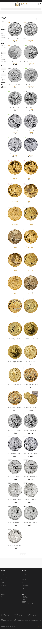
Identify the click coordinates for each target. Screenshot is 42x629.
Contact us (24, 588)
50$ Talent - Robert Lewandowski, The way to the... (31, 384)
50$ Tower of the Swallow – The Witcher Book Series (15, 176)
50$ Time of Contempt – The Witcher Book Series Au (31, 223)
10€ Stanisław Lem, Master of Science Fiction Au (31, 338)
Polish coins (3, 576)
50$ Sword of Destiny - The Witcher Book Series (15, 246)
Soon (3, 39)
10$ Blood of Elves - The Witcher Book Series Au (15, 315)
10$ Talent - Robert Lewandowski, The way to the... (15, 407)
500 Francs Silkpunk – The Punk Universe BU (31, 476)
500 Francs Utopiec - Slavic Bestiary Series (15, 130)
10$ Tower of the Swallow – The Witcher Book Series (31, 176)
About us (23, 576)
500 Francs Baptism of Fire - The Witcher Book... (15, 38)
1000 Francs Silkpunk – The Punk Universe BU (15, 476)
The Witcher (3, 586)
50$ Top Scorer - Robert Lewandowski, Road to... (31, 246)
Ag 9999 (4, 59)
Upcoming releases (25, 585)
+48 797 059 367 (25, 602)
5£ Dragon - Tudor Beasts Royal (15, 84)
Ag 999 (4, 57)
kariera (23, 583)
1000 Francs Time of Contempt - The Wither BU (15, 430)
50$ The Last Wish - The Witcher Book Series (15, 292)
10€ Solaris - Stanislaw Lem (31, 315)
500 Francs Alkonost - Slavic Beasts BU (15, 453)
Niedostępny (4, 37)
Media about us (24, 579)
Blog (22, 589)
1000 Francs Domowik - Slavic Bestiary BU (31, 153)
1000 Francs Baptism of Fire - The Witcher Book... (31, 38)
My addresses (3, 596)
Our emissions (3, 585)
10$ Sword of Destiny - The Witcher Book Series (31, 292)
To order (4, 40)
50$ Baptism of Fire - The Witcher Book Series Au (15, 269)
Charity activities (25, 580)
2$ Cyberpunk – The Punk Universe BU (15, 499)
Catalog (23, 577)
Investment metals (3, 18)
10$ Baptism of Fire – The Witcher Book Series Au (31, 199)
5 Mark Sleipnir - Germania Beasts (31, 61)
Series (2, 579)
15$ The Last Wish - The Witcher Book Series (15, 223)
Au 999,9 (4, 61)
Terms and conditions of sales (27, 573)
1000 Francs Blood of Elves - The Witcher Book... (15, 522)
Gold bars (2, 26)
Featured (2, 582)
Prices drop (24, 586)
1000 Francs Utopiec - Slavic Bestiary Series (31, 130)
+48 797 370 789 (25, 601)
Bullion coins (3, 573)
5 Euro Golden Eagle (30, 84)
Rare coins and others (5, 577)
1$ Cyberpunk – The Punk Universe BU (31, 499)
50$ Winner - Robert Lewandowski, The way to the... (31, 361)
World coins (3, 574)
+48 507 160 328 (25, 607)
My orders (3, 594)
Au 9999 (4, 63)
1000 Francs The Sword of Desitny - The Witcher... (15, 545)
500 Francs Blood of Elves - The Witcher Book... (31, 522)
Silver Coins (3, 21)
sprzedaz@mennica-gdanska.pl (28, 603)
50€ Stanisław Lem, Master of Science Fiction (15, 361)
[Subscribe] (39, 564)
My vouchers (3, 599)
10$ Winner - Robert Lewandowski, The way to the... (15, 384)
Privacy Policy (24, 574)
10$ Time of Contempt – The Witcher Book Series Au (31, 269)
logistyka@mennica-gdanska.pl (28, 608)
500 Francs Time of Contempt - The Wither (31, 430)
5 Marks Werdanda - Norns (15, 107)
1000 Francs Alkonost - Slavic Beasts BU (15, 153)
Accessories (3, 583)
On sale (4, 47)
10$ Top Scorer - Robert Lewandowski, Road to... (15, 199)
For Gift (2, 580)
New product (4, 45)
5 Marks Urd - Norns (30, 107)
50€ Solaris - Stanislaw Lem (15, 338)
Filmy (23, 582)
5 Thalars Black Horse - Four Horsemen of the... (15, 61)
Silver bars (3, 23)
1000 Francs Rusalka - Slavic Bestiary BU (31, 453)
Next (24, 553)
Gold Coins (3, 24)
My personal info (4, 597)
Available (4, 35)
